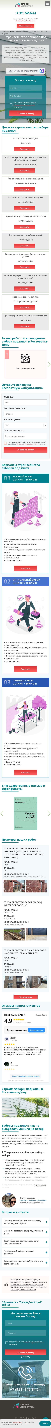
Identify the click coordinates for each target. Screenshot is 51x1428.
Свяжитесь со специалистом (23, 70)
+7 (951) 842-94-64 (25, 13)
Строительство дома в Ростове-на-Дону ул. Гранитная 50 (25, 952)
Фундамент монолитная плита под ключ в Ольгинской (28, 1288)
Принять (45, 1423)
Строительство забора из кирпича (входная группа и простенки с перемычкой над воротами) (24, 853)
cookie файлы (17, 1423)
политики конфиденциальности (24, 105)
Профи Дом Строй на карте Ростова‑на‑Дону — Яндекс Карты (25, 1080)
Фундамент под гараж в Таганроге (25, 1282)
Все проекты (25, 997)
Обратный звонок (25, 26)
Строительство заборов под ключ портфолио (23, 904)
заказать (24, 149)
